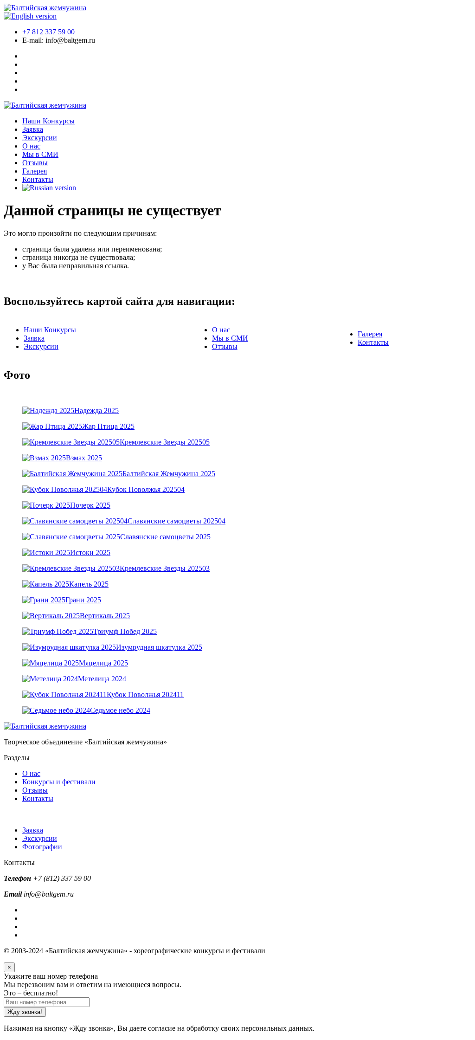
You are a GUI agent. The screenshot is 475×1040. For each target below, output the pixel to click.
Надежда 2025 (96, 410)
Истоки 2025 (90, 552)
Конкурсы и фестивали (59, 782)
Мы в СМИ (40, 154)
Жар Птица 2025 (108, 426)
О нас (31, 146)
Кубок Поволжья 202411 (145, 694)
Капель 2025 (89, 584)
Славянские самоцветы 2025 (165, 537)
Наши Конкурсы (48, 121)
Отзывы (35, 163)
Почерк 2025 (90, 505)
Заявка (32, 129)
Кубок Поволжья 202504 (146, 489)
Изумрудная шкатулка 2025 (159, 647)
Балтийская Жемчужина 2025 (168, 474)
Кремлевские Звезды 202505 (165, 442)
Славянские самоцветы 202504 (176, 521)
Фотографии (42, 847)
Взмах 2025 (84, 458)
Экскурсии (39, 138)
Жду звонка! (24, 1011)
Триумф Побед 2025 (125, 631)
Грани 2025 (83, 600)
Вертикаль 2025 (105, 616)
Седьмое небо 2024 (120, 710)
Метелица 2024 (102, 679)
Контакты (37, 179)
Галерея (34, 171)
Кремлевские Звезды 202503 (165, 568)
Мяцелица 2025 (103, 663)
